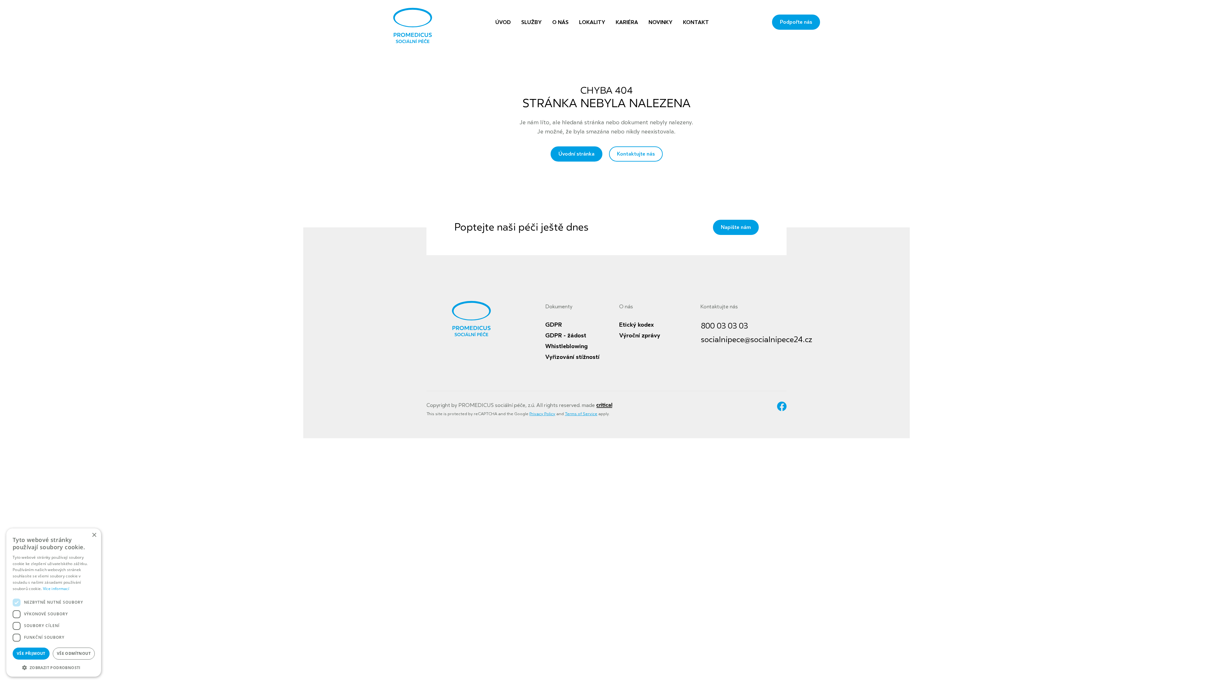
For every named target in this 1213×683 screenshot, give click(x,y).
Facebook (782, 406)
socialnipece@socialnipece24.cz (756, 339)
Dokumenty (558, 307)
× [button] (94, 535)
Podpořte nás (796, 22)
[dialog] (53, 602)
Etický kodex (636, 324)
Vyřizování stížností (572, 357)
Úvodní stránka (576, 154)
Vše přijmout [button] (31, 653)
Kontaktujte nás (636, 154)
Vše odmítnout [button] (74, 653)
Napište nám (736, 227)
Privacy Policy (542, 413)
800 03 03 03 (724, 326)
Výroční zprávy (639, 335)
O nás (626, 307)
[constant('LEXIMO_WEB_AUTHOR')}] (604, 405)
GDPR (553, 324)
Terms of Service (581, 413)
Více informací (56, 588)
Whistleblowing (566, 346)
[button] (54, 667)
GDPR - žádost (565, 335)
